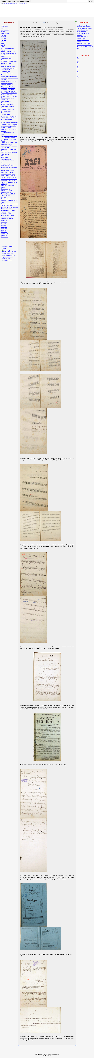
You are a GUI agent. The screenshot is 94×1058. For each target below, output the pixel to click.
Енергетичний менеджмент (8, 174)
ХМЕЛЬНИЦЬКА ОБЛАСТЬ (8, 165)
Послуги (3, 56)
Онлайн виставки (5, 71)
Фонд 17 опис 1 (5, 30)
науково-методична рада (7, 160)
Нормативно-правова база (8, 185)
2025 (78, 58)
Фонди (2, 46)
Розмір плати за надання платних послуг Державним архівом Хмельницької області (84, 26)
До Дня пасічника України (7, 104)
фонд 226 (3, 40)
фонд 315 (3, 35)
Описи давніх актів (6, 199)
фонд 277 (3, 31)
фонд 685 (3, 36)
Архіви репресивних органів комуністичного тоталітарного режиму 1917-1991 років (9, 68)
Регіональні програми (6, 59)
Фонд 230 (3, 43)
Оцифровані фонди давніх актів (9, 149)
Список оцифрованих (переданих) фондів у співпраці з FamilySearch (9, 152)
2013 (78, 77)
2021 (78, 64)
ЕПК (2, 162)
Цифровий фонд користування (9, 136)
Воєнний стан (4, 237)
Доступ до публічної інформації (9, 167)
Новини (3, 187)
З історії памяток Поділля (7, 106)
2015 (78, 74)
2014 (78, 76)
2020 (78, 66)
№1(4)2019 (4, 220)
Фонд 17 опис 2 (5, 33)
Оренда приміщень (6, 213)
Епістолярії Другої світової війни (9, 207)
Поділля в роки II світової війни (9, 76)
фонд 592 (3, 38)
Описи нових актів (5, 195)
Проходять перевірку (6, 190)
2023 (78, 61)
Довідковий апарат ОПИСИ (8, 194)
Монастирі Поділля (6, 127)
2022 (78, 63)
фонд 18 (3, 28)
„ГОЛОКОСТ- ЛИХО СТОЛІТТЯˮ (9, 129)
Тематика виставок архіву (7, 132)
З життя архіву (4, 233)
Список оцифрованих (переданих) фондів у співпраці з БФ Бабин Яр (9, 146)
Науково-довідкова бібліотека (8, 53)
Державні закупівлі (6, 63)
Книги (2, 134)
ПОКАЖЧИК (4, 197)
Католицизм (4, 107)
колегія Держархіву (6, 159)
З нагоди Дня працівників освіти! (9, 122)
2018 (78, 69)
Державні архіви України (7, 170)
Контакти (3, 64)
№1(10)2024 (4, 227)
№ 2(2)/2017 (4, 225)
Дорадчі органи (5, 157)
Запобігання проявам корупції (9, 61)
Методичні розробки (6, 164)
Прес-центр (4, 235)
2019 (78, 67)
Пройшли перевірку (6, 192)
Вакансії (3, 169)
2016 (78, 72)
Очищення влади (5, 189)
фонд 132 (3, 41)
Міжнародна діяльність (7, 172)
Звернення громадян (6, 58)
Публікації (3, 155)
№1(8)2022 (4, 222)
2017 (78, 71)
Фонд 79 (3, 45)
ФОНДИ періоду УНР (6, 205)
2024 (78, 59)
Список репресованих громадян (9, 203)
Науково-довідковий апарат (8, 51)
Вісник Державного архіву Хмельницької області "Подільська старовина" (7, 217)
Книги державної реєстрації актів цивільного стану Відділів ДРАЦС (9, 139)
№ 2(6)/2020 (4, 232)
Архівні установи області (7, 55)
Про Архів (3, 25)
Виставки (3, 131)
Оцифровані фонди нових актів (9, 142)
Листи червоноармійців (7, 208)
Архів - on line (4, 26)
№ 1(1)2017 (4, 223)
